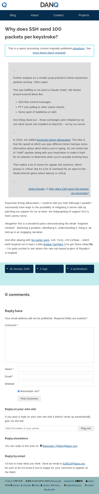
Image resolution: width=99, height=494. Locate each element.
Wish (60, 244)
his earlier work (40, 240)
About (34, 15)
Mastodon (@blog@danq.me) (60, 446)
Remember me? (29, 391)
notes (36, 485)
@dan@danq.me (73, 485)
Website (9, 383)
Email (9, 376)
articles (15, 485)
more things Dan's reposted (49, 52)
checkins (26, 485)
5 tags (43, 268)
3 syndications (79, 268)
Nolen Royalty (36, 188)
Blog (13, 15)
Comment (11, 325)
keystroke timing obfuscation (54, 139)
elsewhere (79, 48)
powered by (69, 481)
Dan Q (10, 481)
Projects (84, 15)
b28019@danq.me (74, 463)
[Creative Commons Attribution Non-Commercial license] (28, 481)
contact (90, 485)
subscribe (50, 489)
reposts (46, 485)
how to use (55, 481)
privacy (91, 481)
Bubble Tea (50, 244)
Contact (58, 15)
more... (58, 485)
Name (9, 369)
